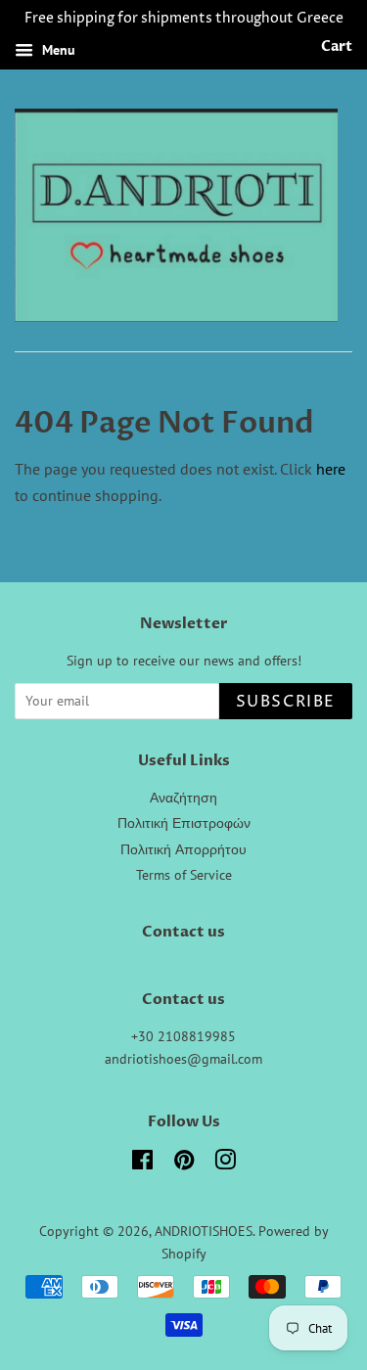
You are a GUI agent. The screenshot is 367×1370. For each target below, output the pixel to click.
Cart (336, 46)
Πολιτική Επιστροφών (184, 823)
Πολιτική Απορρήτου (183, 849)
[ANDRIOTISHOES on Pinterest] (184, 1163)
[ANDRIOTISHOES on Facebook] (142, 1163)
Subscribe (286, 701)
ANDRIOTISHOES (203, 1231)
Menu (56, 50)
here (330, 469)
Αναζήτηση (183, 797)
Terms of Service (184, 875)
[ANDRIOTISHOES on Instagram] (225, 1163)
